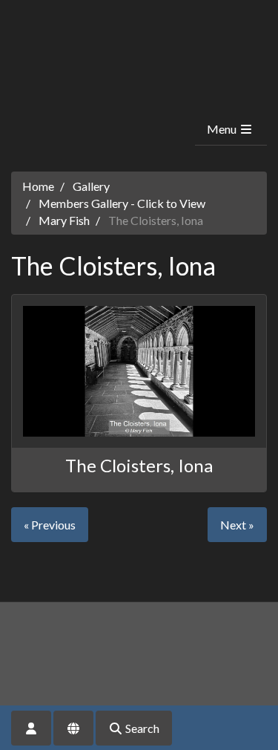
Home (38, 186)
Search (141, 728)
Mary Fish (64, 220)
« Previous (50, 525)
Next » (237, 525)
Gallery (91, 186)
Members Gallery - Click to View (122, 203)
